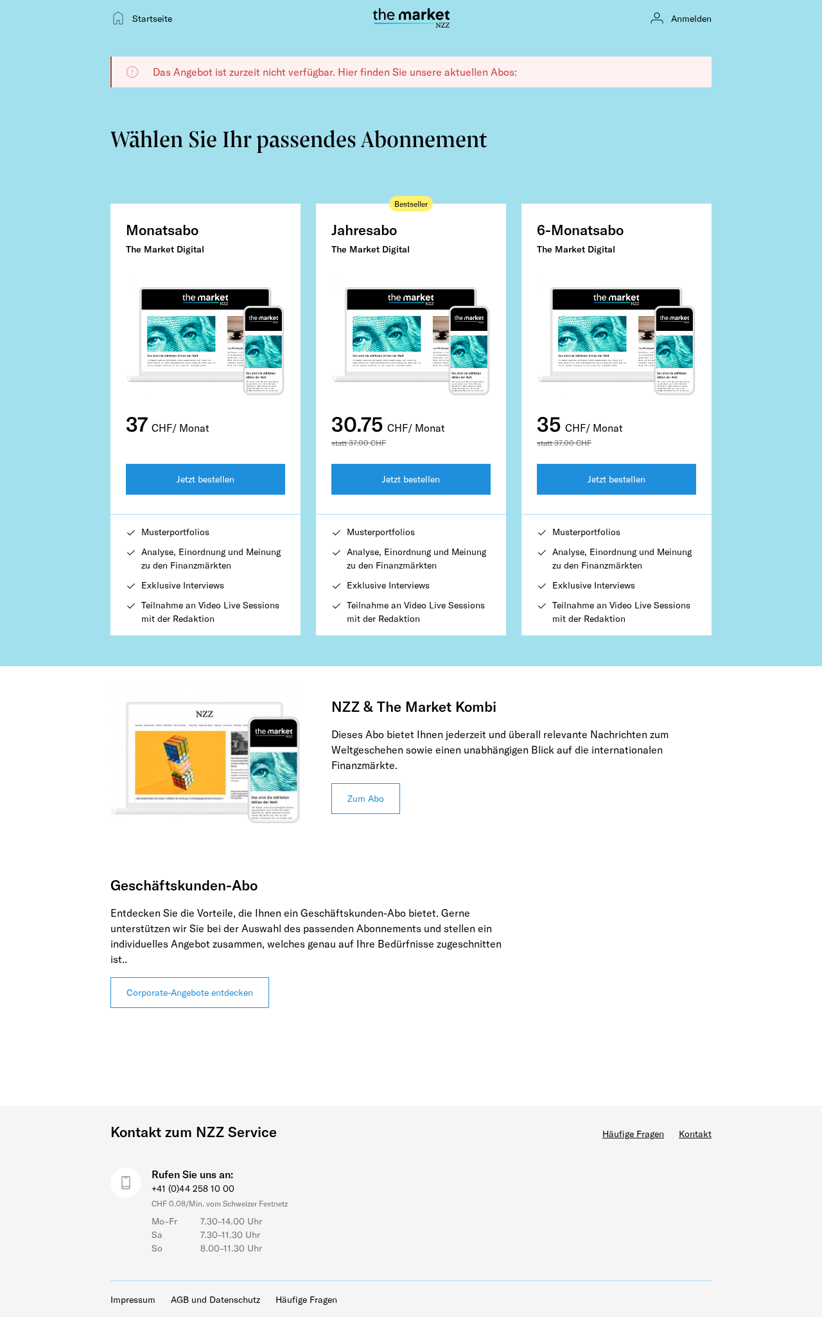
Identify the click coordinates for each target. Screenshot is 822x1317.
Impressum (132, 1299)
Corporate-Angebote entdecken (190, 992)
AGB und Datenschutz (215, 1299)
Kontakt (695, 1133)
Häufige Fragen (633, 1133)
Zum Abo (365, 798)
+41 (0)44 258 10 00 (193, 1188)
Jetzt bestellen (205, 478)
